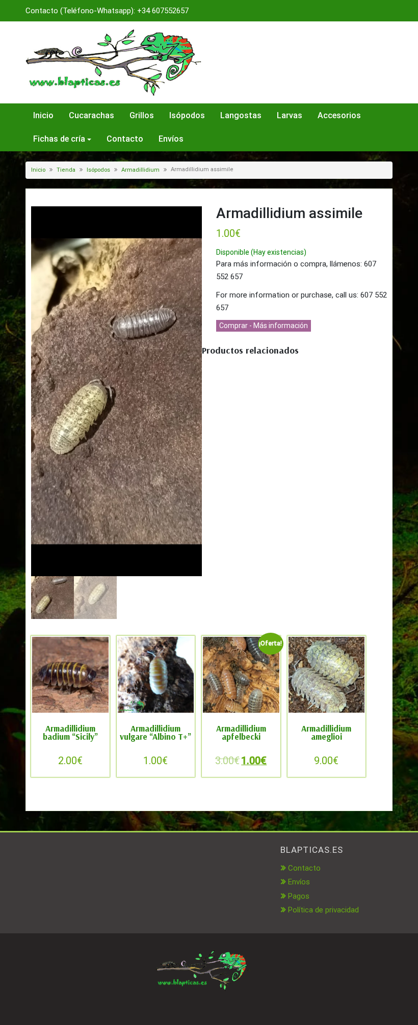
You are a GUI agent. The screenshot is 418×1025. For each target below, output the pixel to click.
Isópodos (187, 115)
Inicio (43, 115)
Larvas (289, 115)
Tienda (66, 170)
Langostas (241, 115)
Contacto (125, 139)
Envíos (171, 139)
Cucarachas (91, 115)
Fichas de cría (59, 139)
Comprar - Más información (263, 325)
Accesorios (339, 115)
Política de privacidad (323, 909)
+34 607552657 (163, 10)
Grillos (141, 115)
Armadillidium (140, 170)
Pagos (298, 896)
